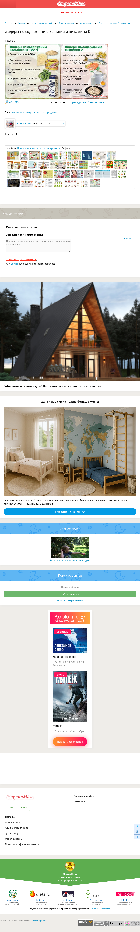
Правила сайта (12, 822)
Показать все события (70, 741)
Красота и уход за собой (41, 23)
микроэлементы (35, 112)
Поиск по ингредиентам (70, 600)
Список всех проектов (100, 909)
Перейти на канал (67, 511)
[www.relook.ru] (125, 898)
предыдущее (78, 102)
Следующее (95, 102)
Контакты (79, 801)
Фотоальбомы (86, 23)
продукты (51, 112)
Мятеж (57, 726)
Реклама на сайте (83, 796)
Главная (8, 23)
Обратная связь (13, 838)
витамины (18, 112)
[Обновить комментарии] (137, 831)
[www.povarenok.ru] (12, 898)
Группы (21, 23)
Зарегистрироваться (21, 259)
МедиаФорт (70, 874)
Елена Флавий (24, 123)
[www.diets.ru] (39, 898)
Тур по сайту (11, 833)
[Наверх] (137, 826)
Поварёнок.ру (13, 900)
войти (14, 263)
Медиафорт (39, 920)
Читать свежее (18, 807)
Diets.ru (40, 900)
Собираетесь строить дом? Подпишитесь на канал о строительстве (52, 386)
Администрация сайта (16, 827)
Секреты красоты (66, 23)
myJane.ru (68, 900)
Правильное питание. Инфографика (114, 23)
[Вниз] (137, 837)
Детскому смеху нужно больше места (70, 401)
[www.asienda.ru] (96, 898)
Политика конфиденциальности (22, 844)
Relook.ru (125, 900)
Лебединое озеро (64, 657)
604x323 (14, 102)
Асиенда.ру (96, 900)
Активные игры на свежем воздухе (70, 560)
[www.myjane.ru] (68, 898)
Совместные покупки (71, 11)
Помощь (10, 816)
